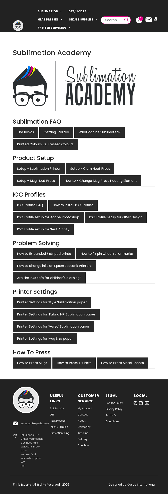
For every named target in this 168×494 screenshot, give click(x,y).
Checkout (84, 445)
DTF (52, 414)
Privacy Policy (114, 409)
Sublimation (48, 11)
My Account (85, 408)
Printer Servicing (52, 28)
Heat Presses (48, 19)
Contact (83, 414)
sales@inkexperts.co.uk (35, 423)
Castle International (141, 485)
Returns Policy (114, 403)
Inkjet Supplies (81, 19)
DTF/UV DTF (77, 11)
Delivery (82, 439)
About (81, 420)
